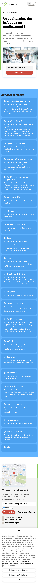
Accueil (5, 12)
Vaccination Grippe (12, 523)
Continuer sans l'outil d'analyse (19, 570)
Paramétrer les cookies (19, 580)
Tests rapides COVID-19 (13, 517)
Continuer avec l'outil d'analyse (19, 575)
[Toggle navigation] (33, 4)
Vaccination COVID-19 (13, 520)
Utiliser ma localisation (26, 512)
